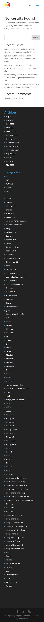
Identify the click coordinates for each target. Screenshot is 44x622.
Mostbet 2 (10, 359)
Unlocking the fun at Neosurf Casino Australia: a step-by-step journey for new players (20, 68)
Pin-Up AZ (10, 418)
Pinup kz (9, 504)
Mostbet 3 (10, 362)
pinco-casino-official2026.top (17, 485)
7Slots (8, 199)
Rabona (9, 560)
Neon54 (9, 370)
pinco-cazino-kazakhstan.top (17, 496)
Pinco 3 (9, 459)
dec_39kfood (11, 269)
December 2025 (12, 142)
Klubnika (9, 329)
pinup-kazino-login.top (15, 537)
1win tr (8, 187)
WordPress (23, 618)
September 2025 (12, 150)
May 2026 (10, 128)
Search (35, 37)
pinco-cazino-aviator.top (15, 493)
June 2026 (10, 124)
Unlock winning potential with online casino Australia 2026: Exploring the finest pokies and (21, 78)
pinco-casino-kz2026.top (15, 481)
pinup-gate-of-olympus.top (16, 526)
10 (7, 176)
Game (8, 303)
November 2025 (12, 146)
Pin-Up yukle (11, 444)
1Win (8, 180)
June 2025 (10, 161)
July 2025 (9, 157)
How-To (9, 318)
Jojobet (9, 325)
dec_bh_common (13, 273)
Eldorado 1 (10, 288)
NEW (8, 373)
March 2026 (11, 131)
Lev (7, 336)
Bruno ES (9, 236)
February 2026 (11, 135)
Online (8, 407)
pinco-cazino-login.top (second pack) (20, 500)
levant (8, 340)
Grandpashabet (12, 306)
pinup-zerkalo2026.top (15, 549)
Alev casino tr (11, 206)
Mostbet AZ (11, 366)
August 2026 (11, 116)
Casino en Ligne (12, 247)
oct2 (8, 403)
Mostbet (9, 355)
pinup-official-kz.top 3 (14, 545)
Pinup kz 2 (10, 511)
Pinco (8, 448)
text (7, 571)
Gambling (10, 299)
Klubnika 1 (10, 332)
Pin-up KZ (10, 426)
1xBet (8, 191)
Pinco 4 (9, 463)
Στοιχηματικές (11, 582)
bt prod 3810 (11, 240)
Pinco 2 (9, 455)
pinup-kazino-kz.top (14, 534)
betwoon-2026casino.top (16, 221)
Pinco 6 (9, 470)
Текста (9, 586)
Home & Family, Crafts (15, 314)
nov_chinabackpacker (14, 385)
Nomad (9, 381)
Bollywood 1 (11, 232)
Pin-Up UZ (10, 437)
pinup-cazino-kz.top (14, 519)
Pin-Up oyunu (11, 429)
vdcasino (9, 578)
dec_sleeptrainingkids (14, 284)
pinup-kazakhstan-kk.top (15, 530)
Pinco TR (9, 474)
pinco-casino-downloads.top (17, 478)
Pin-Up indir (10, 422)
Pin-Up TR (10, 433)
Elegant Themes (22, 616)
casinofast (10, 254)
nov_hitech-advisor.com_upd (17, 388)
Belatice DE (10, 217)
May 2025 (10, 165)
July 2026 (9, 120)
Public (8, 556)
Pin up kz (9, 414)
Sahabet (9, 567)
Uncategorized (12, 575)
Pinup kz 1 (10, 508)
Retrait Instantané (13, 563)
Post (8, 552)
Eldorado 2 (10, 292)
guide (8, 310)
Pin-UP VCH (10, 441)
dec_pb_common (13, 280)
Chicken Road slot (13, 258)
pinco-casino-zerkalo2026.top (17, 489)
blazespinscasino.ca (14, 225)
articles (9, 210)
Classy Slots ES (12, 262)
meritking (9, 351)
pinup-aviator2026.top (14, 515)
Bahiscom (10, 213)
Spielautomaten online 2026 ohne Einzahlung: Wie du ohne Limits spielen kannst (19, 59)
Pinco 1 (9, 452)
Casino (8, 243)
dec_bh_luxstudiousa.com (16, 277)
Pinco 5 (9, 467)
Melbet (9, 347)
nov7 (8, 396)
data (8, 266)
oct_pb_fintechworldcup (15, 400)
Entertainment (11, 295)
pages (8, 411)
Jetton (8, 321)
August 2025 (11, 154)
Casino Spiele (11, 251)
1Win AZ (9, 184)
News (8, 377)
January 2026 (11, 139)
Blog (8, 228)
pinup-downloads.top (14, 522)
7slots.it (9, 202)
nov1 (8, 392)
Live (7, 344)
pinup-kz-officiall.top (14, 541)
